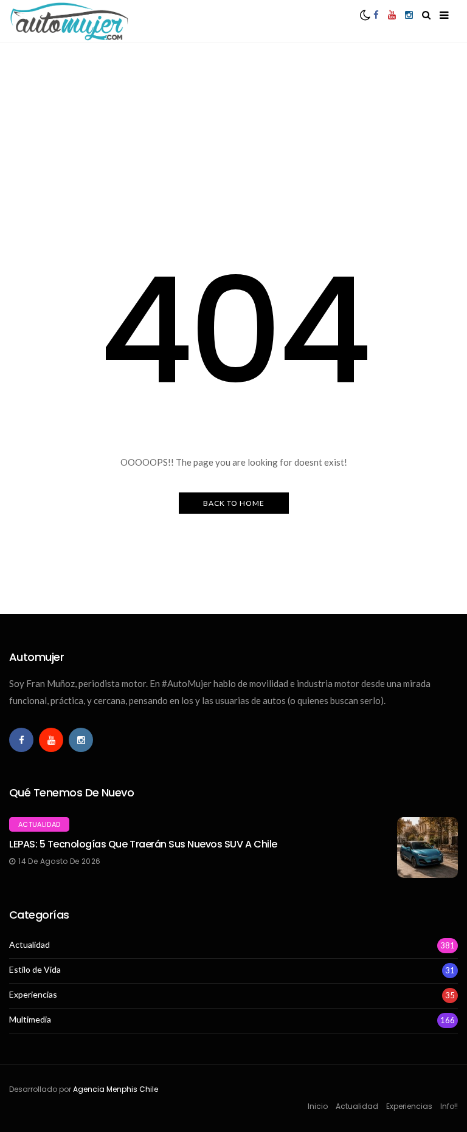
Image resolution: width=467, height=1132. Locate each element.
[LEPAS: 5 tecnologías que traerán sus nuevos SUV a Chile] (427, 847)
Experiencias (33, 994)
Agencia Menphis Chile (115, 1089)
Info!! (449, 1106)
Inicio (318, 1106)
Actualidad (39, 824)
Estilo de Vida (35, 970)
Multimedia (30, 1019)
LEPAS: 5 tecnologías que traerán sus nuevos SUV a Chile (143, 844)
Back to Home (234, 503)
